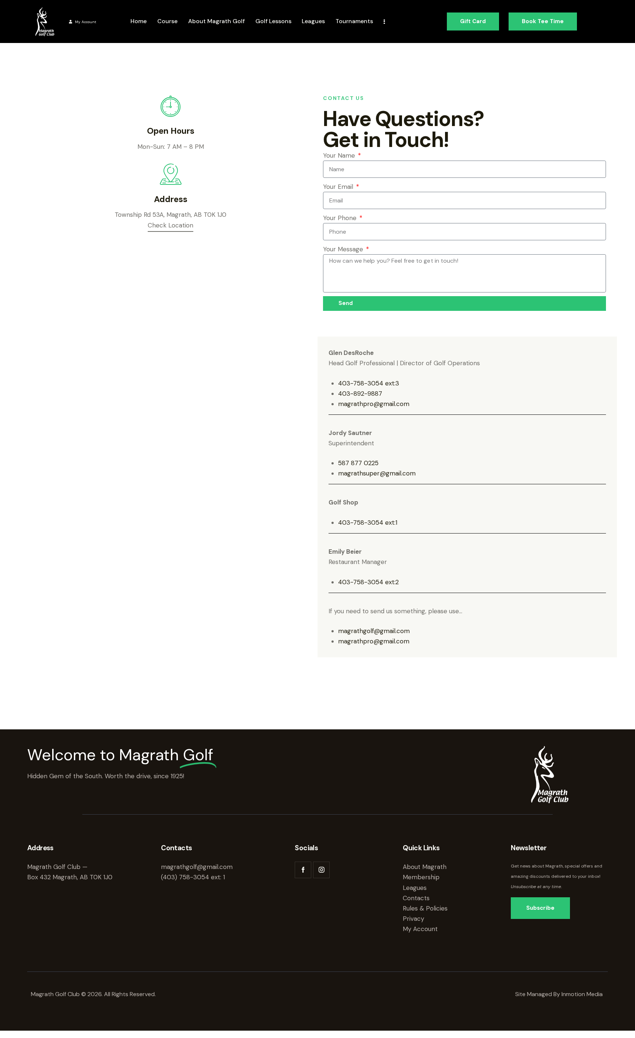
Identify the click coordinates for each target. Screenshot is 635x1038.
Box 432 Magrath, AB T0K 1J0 (69, 877)
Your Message (344, 249)
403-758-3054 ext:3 (368, 383)
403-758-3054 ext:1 (367, 522)
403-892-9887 (360, 393)
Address (170, 199)
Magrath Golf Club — (57, 867)
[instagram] (321, 870)
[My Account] (70, 22)
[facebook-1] (303, 870)
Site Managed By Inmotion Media (559, 994)
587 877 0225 (358, 463)
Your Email (339, 187)
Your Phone (340, 218)
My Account (85, 21)
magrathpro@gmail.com (373, 404)
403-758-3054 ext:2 (368, 582)
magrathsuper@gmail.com (377, 473)
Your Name (340, 155)
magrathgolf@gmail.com (374, 631)
